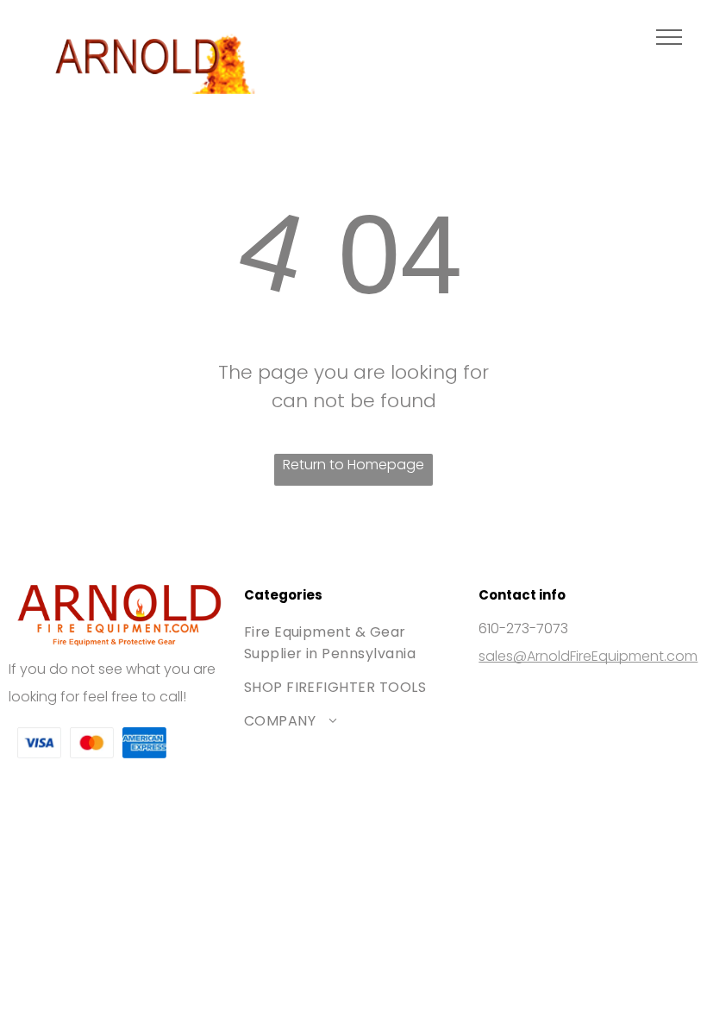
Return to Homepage (353, 464)
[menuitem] (354, 642)
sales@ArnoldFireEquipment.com (588, 656)
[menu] (669, 37)
